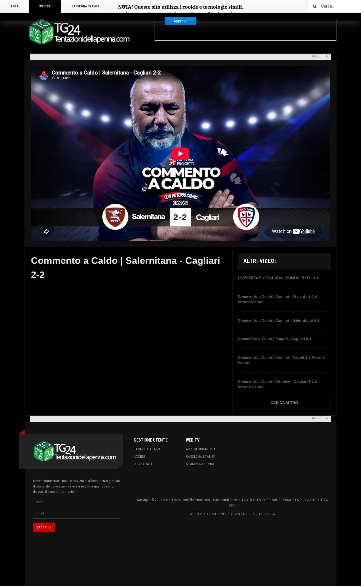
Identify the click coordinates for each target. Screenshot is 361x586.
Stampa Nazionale (201, 464)
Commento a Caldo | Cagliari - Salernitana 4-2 (279, 320)
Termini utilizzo (147, 449)
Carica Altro (284, 403)
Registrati (143, 464)
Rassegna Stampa (200, 456)
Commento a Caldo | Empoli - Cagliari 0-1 (275, 339)
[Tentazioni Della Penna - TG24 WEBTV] (77, 32)
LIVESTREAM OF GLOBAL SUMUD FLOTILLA (278, 278)
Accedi (139, 456)
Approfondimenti (200, 449)
